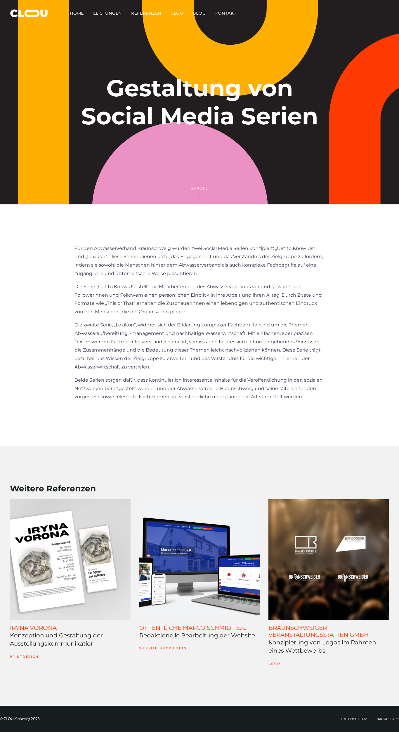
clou (177, 13)
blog (199, 13)
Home (77, 13)
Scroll (199, 188)
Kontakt (226, 13)
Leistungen (107, 13)
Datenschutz (354, 719)
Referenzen (146, 13)
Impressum (388, 719)
